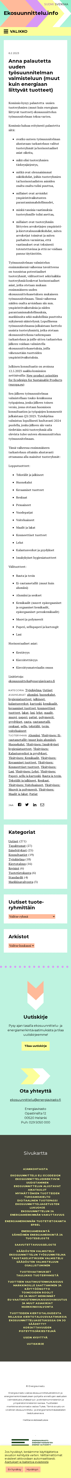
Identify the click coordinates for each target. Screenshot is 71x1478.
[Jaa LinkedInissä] (33, 804)
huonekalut (47, 695)
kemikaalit (50, 704)
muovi (13, 717)
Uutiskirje (35, 1343)
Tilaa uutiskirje (35, 1046)
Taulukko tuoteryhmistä (37, 1275)
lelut (39, 713)
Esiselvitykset (18, 850)
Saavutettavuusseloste (35, 1244)
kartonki (36, 704)
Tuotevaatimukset (35, 1271)
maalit (48, 713)
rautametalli (41, 722)
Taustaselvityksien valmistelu (37, 1258)
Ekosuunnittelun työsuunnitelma (37, 1254)
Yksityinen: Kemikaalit (24, 758)
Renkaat (43, 780)
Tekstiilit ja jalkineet (22, 780)
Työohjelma (33, 690)
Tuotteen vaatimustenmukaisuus (35, 1281)
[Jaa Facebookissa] (18, 804)
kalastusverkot (19, 704)
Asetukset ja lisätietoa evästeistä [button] (26, 1462)
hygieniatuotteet (20, 699)
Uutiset (48, 690)
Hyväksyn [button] (32, 1469)
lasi (32, 713)
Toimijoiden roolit (37, 1292)
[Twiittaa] (26, 804)
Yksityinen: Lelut (27, 771)
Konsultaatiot (18, 855)
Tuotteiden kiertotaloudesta (35, 1313)
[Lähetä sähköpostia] (40, 804)
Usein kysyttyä (35, 1337)
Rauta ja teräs (51, 776)
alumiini (32, 695)
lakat (25, 713)
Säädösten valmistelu (35, 1251)
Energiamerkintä (35, 1231)
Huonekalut (17, 744)
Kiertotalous (17, 864)
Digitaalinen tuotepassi (37, 1200)
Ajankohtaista (35, 1169)
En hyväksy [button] (14, 1469)
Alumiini (34, 735)
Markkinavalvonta (21, 882)
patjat (33, 717)
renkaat (14, 726)
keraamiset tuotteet (22, 708)
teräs (45, 726)
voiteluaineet (18, 731)
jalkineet (39, 699)
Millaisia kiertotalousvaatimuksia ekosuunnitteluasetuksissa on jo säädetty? (37, 1320)
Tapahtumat (17, 846)
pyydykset (15, 722)
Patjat (33, 794)
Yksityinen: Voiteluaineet (26, 785)
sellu (24, 726)
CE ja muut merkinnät (37, 1296)
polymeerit (46, 717)
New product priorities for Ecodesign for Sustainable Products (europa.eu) (35, 380)
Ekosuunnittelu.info (31, 13)
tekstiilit (34, 726)
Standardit (16, 877)
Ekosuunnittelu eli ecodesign (35, 1175)
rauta (27, 722)
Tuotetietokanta (20, 873)
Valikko (18, 31)
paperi (22, 717)
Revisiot (14, 868)
